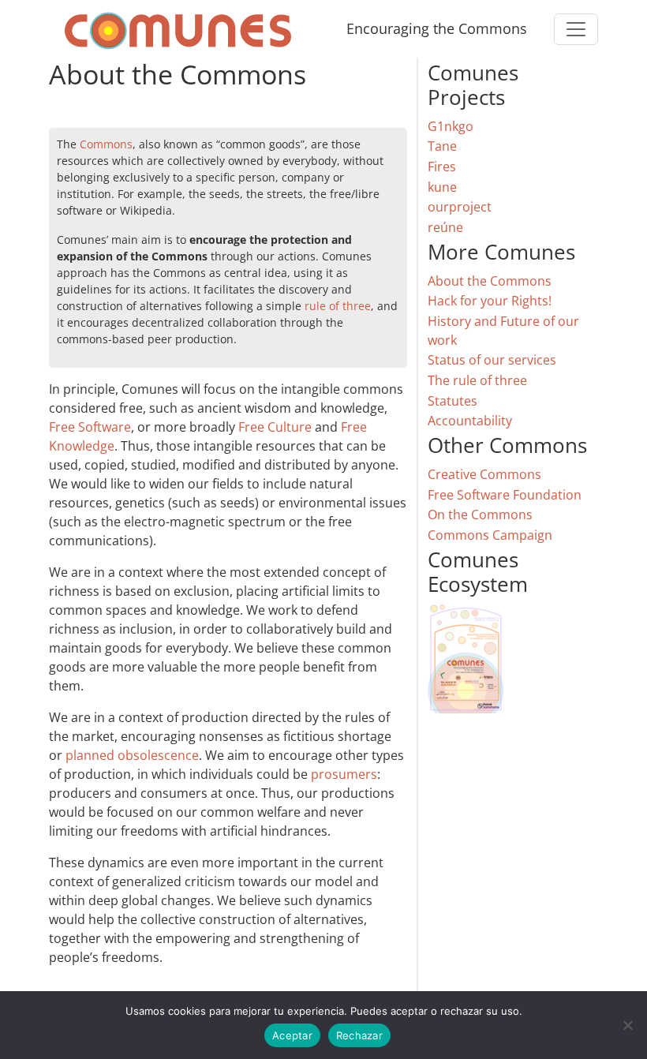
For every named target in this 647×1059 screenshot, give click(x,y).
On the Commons (480, 514)
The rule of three (477, 380)
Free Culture (275, 427)
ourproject (460, 206)
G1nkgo (450, 126)
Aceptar (292, 1035)
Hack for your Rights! (490, 300)
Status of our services (492, 360)
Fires (442, 166)
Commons (106, 144)
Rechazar (359, 1035)
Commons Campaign (490, 535)
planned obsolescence (132, 755)
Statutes (452, 401)
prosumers (344, 774)
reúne (445, 227)
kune (442, 187)
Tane (442, 146)
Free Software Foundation (505, 494)
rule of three (338, 305)
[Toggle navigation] (576, 29)
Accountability (470, 420)
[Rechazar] (627, 1025)
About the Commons (490, 281)
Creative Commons (484, 474)
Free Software (90, 427)
